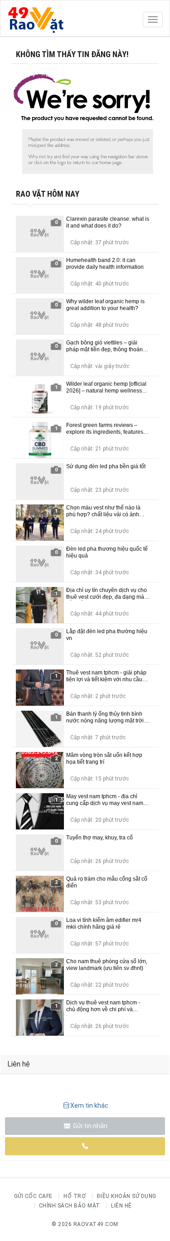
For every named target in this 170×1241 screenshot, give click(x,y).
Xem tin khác (89, 1105)
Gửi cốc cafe (33, 1196)
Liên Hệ (121, 1205)
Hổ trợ (74, 1196)
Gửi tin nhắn (89, 1126)
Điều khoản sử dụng (126, 1196)
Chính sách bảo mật (69, 1205)
